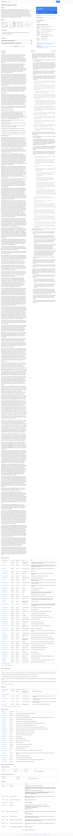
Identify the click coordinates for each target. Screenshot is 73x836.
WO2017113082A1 (4, 748)
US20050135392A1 (5, 594)
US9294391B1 (4, 721)
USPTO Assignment (53, 46)
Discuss (46, 47)
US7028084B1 (4, 601)
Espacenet (38, 47)
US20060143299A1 (5, 607)
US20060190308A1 (5, 611)
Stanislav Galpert (50, 15)
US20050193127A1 (5, 596)
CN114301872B (4, 759)
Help (49, 834)
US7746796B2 (4, 661)
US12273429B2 (4, 715)
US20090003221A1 (5, 649)
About (24, 834)
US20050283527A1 (5, 598)
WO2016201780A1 (4, 755)
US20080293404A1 (5, 647)
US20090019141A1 (5, 652)
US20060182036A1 (5, 609)
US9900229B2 (4, 691)
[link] (17, 33)
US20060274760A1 (5, 619)
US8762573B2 (4, 719)
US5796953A (4, 562)
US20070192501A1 (5, 630)
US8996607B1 (4, 740)
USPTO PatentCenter (47, 46)
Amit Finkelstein (42, 15)
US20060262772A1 (5, 617)
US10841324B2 (4, 717)
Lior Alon (46, 15)
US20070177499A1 (5, 628)
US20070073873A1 (5, 623)
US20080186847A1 (5, 645)
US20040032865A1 (5, 582)
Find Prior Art (47, 12)
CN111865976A (4, 746)
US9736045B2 (4, 701)
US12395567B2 (4, 713)
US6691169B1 (4, 579)
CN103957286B (4, 704)
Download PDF (40, 12)
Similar (52, 12)
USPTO (42, 46)
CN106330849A (4, 734)
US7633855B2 (4, 725)
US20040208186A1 (5, 588)
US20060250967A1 (5, 615)
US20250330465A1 (5, 742)
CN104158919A (4, 732)
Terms (40, 834)
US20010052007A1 (5, 571)
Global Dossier (42, 47)
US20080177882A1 (5, 643)
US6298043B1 (4, 568)
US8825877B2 (4, 736)
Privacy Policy (45, 834)
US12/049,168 (4, 771)
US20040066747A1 (5, 585)
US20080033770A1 (5, 641)
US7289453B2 (4, 633)
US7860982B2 (4, 738)
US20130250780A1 (5, 698)
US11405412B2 (4, 744)
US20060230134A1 (5, 613)
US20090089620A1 (5, 654)
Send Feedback (29, 834)
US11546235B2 (4, 761)
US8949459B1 (4, 723)
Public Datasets (35, 834)
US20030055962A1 (5, 573)
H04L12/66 (4, 32)
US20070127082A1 (5, 625)
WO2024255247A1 (4, 757)
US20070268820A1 (5, 635)
